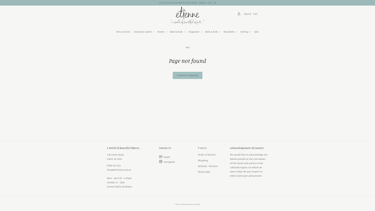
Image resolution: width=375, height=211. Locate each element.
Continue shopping (187, 75)
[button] (144, 31)
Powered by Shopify (193, 204)
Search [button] (247, 14)
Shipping (203, 160)
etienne (183, 204)
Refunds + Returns (208, 166)
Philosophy (204, 171)
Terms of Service (207, 154)
